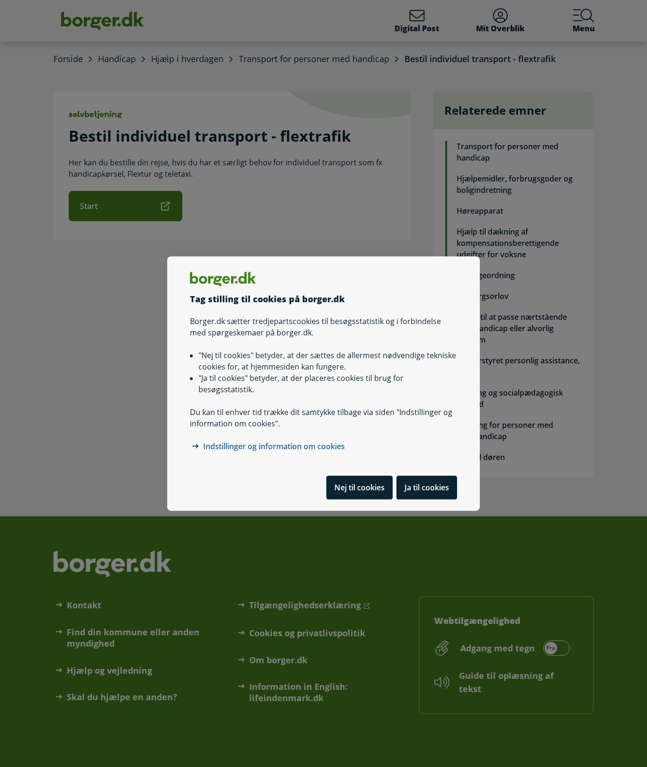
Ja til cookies (426, 487)
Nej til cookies (359, 487)
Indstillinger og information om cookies (274, 446)
